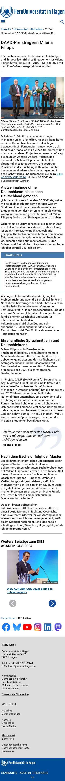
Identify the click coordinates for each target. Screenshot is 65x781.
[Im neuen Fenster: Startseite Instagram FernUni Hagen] (37, 630)
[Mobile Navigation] (3, 22)
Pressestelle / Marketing (15, 694)
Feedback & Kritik (11, 682)
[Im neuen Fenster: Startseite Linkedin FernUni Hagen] (48, 630)
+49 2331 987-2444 (22, 663)
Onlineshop (8, 722)
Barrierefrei (8, 738)
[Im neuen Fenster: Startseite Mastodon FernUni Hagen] (59, 630)
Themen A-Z (8, 735)
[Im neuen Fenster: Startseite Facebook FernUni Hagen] (6, 630)
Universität (21, 29)
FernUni (6, 29)
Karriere (6, 719)
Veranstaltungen (11, 713)
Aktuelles (36, 29)
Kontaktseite (9, 675)
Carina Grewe (8, 618)
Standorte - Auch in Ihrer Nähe (24, 773)
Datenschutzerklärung (14, 744)
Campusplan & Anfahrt (14, 678)
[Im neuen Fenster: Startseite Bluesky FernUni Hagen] (16, 630)
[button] (52, 606)
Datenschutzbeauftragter (16, 747)
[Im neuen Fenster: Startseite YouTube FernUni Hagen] (27, 630)
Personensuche (10, 688)
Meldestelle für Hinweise (15, 685)
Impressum (8, 750)
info (12, 666)
